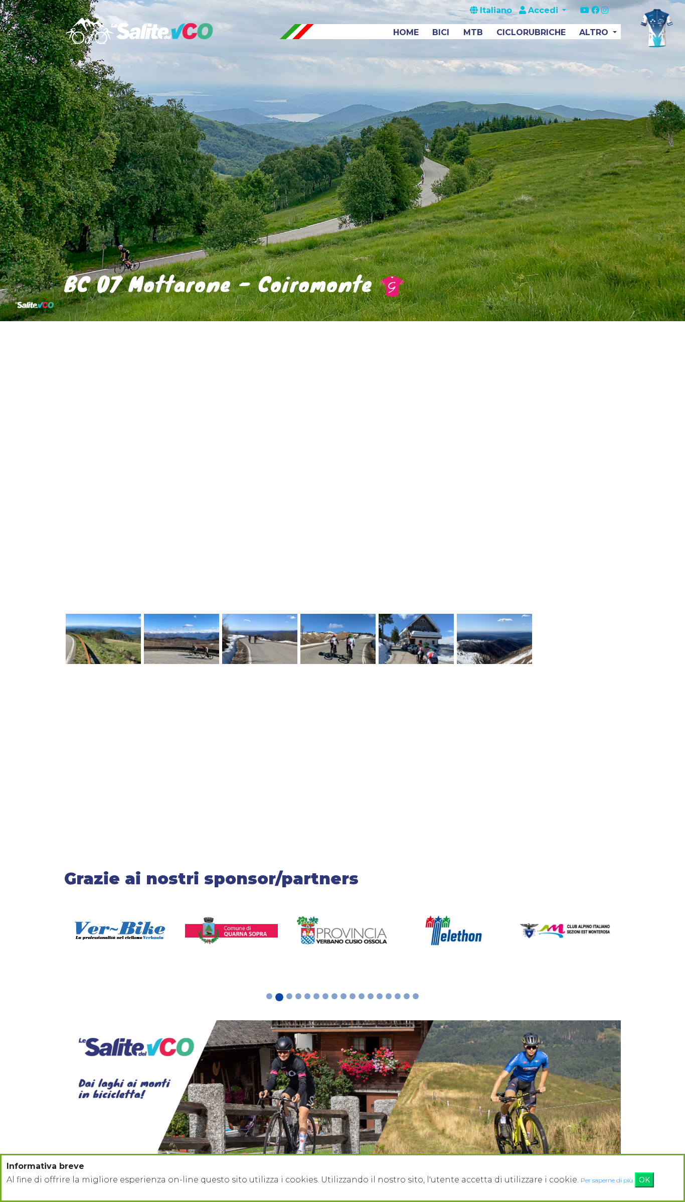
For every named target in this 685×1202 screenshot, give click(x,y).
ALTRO (595, 32)
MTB (473, 32)
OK (644, 1179)
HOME (406, 32)
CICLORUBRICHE (531, 32)
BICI (440, 32)
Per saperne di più (607, 1180)
